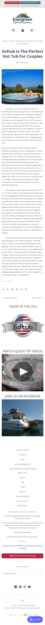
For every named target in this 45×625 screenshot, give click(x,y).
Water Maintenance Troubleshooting (23, 469)
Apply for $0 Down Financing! (22, 555)
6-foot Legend (37, 199)
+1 (21, 289)
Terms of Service (22, 501)
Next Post (36, 298)
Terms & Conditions (22, 496)
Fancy (17, 289)
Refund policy (22, 506)
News (11, 41)
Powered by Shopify (33, 608)
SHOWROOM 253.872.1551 (30, 3)
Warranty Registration (23, 464)
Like (3, 289)
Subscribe (23, 63)
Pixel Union (21, 608)
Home (4, 41)
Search (22, 478)
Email (26, 289)
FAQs (22, 459)
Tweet (8, 289)
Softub (23, 134)
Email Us (22, 541)
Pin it (12, 289)
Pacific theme (10, 608)
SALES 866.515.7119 (12, 3)
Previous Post (10, 298)
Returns (22, 492)
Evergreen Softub (29, 605)
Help (22, 482)
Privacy (22, 487)
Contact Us (22, 455)
